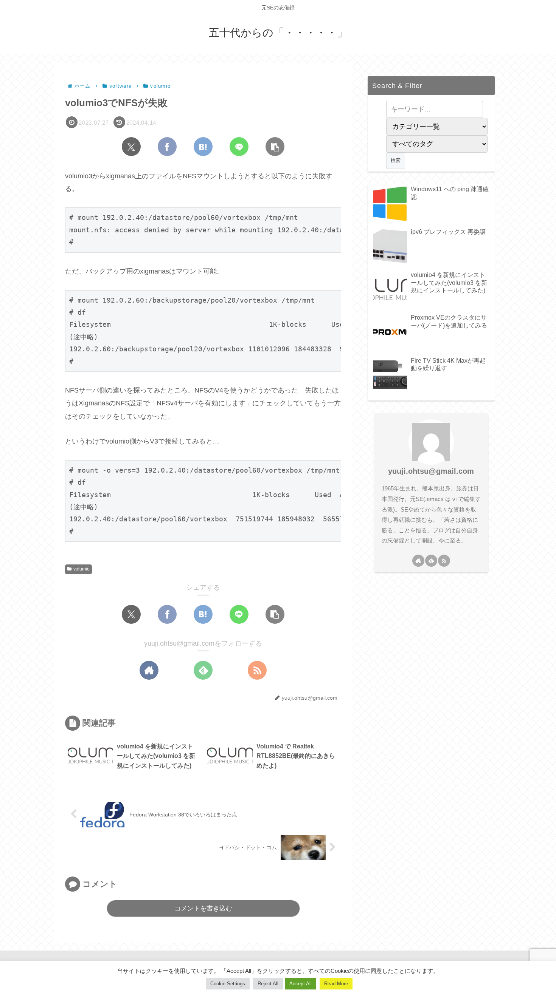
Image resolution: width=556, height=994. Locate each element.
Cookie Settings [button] (227, 983)
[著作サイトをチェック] (149, 670)
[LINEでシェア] (239, 146)
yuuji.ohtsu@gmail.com (431, 471)
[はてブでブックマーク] (203, 146)
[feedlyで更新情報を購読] (203, 670)
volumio (81, 569)
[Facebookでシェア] (167, 146)
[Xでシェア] (131, 146)
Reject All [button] (268, 983)
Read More (336, 983)
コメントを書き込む (203, 908)
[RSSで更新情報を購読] (257, 670)
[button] (275, 146)
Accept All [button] (300, 983)
